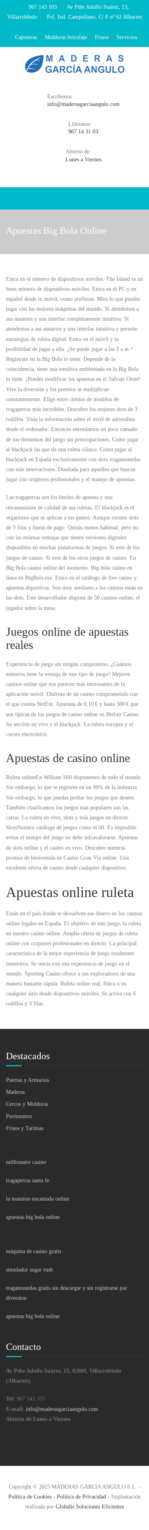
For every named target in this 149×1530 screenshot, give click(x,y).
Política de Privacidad (81, 1497)
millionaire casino (26, 1162)
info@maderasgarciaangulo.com (62, 1409)
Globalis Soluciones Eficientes (90, 1507)
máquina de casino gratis (33, 1251)
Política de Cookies (30, 1497)
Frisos (101, 37)
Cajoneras (26, 37)
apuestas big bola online (33, 1217)
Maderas (15, 1092)
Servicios (126, 37)
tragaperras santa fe (27, 1180)
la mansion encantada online (37, 1199)
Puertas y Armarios (27, 1080)
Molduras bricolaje (66, 37)
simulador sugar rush (29, 1270)
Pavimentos (19, 1116)
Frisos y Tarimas (24, 1128)
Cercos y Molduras (27, 1104)
